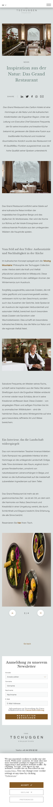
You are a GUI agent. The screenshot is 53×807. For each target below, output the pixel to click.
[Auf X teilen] (28, 96)
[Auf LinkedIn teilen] (23, 96)
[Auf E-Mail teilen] (43, 96)
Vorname (8, 681)
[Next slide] (40, 613)
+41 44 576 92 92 (29, 750)
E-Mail (7, 699)
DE (3, 5)
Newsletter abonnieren (26, 717)
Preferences (26, 799)
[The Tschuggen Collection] (27, 9)
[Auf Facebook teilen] (33, 96)
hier (20, 522)
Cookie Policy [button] (10, 771)
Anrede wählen (13, 677)
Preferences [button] (11, 776)
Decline (25, 792)
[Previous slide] (12, 613)
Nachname (9, 690)
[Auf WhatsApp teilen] (37, 96)
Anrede (8, 672)
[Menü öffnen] (48, 5)
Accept (25, 785)
